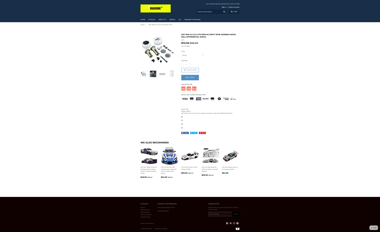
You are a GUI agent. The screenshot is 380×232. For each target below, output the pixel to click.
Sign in (224, 7)
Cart (235, 11)
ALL (180, 19)
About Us (162, 19)
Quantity (184, 60)
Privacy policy (145, 212)
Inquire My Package (192, 19)
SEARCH (172, 19)
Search (143, 207)
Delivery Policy (145, 217)
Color (183, 51)
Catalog (151, 19)
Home (143, 19)
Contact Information (147, 223)
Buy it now (190, 77)
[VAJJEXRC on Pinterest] (231, 223)
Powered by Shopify (160, 228)
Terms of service (146, 214)
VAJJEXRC (148, 228)
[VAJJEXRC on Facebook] (227, 223)
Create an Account (234, 7)
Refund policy (145, 210)
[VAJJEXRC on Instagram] (234, 223)
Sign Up (235, 214)
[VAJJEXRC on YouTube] (237, 223)
